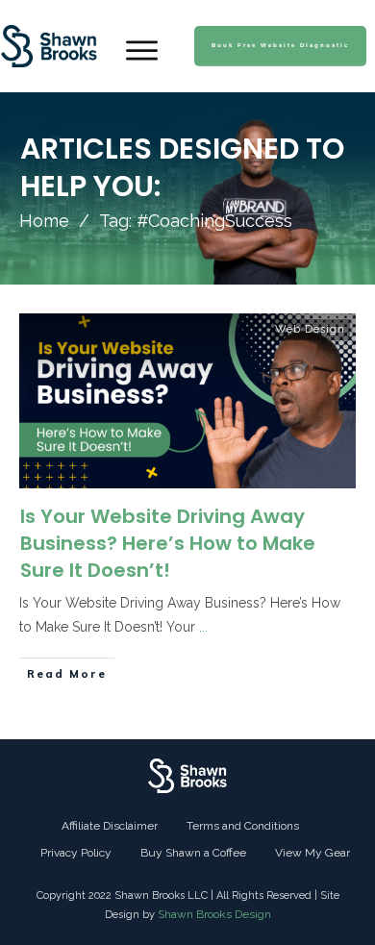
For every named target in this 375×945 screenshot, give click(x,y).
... (203, 626)
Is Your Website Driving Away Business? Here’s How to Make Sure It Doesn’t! (167, 543)
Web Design (310, 329)
